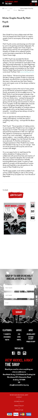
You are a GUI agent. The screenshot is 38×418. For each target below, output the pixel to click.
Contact (19, 397)
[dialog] (3, 3)
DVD (19, 337)
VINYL (19, 340)
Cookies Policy (19, 401)
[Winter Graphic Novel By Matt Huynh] (15, 218)
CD (19, 334)
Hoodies (7, 337)
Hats (7, 340)
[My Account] (36, 4)
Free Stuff (30, 342)
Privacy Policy (19, 406)
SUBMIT (19, 312)
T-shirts (7, 334)
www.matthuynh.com (27, 72)
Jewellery (30, 334)
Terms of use (19, 410)
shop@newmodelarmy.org (19, 385)
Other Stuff (30, 338)
